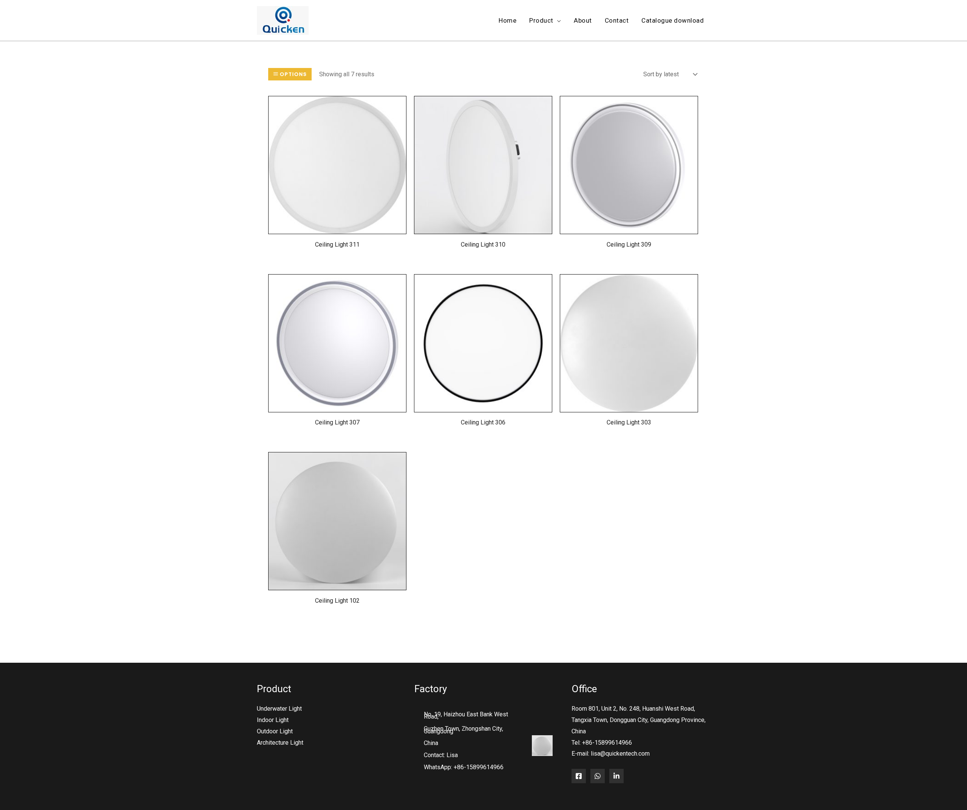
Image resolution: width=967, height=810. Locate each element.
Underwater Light (279, 708)
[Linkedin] (616, 776)
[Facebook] (579, 776)
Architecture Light (280, 742)
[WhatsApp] (597, 776)
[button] (557, 20)
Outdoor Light (275, 731)
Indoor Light (273, 720)
